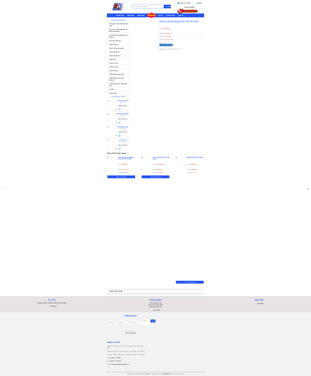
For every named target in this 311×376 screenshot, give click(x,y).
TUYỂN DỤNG (170, 15)
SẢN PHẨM (140, 15)
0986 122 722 (122, 106)
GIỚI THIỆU (130, 15)
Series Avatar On (114, 52)
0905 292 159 (122, 132)
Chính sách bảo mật (155, 303)
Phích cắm (169, 39)
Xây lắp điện (113, 93)
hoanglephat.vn (167, 374)
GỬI (153, 321)
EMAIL (200, 3)
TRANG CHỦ (120, 15)
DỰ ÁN (160, 15)
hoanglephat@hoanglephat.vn (120, 364)
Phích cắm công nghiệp (116, 48)
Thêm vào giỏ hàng (166, 45)
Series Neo (112, 59)
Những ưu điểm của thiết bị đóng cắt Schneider (51, 303)
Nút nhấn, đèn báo (115, 41)
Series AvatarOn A (114, 55)
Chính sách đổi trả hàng (155, 305)
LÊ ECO (147, 374)
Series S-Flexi (113, 63)
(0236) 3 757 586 (115, 361)
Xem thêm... (53, 306)
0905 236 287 (122, 119)
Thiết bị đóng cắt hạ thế (116, 74)
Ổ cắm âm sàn (113, 44)
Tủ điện (111, 89)
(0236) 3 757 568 (184, 3)
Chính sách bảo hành (155, 307)
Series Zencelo (113, 70)
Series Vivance (113, 67)
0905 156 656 (122, 145)
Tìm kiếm (167, 6)
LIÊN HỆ (180, 15)
